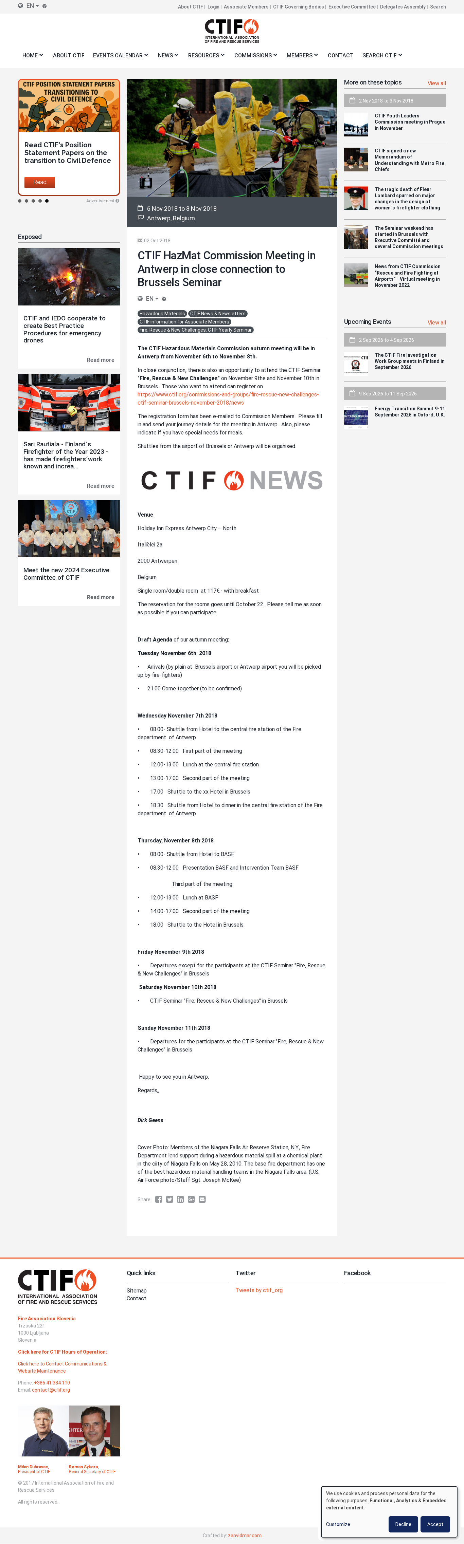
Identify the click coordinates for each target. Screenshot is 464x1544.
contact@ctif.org (51, 1390)
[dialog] (389, 1512)
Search (438, 7)
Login (213, 7)
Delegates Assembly (403, 7)
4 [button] (40, 201)
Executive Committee (352, 7)
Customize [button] (338, 1524)
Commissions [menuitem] (251, 57)
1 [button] (19, 201)
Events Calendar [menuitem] (116, 57)
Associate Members (246, 7)
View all (437, 83)
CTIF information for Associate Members (184, 321)
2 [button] (26, 201)
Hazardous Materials (162, 313)
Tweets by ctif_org (259, 1290)
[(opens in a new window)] (160, 1199)
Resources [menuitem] (201, 57)
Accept (435, 1524)
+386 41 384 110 (52, 1382)
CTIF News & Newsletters (218, 313)
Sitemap (137, 1290)
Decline (403, 1524)
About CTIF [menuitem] (69, 55)
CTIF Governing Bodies (298, 7)
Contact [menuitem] (341, 55)
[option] (69, 137)
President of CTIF (34, 1471)
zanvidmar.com (245, 1535)
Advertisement (100, 200)
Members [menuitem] (298, 57)
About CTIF (190, 7)
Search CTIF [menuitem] (377, 57)
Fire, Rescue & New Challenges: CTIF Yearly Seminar (196, 330)
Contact (136, 1298)
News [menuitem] (163, 57)
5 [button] (47, 201)
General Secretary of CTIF (92, 1471)
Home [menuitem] (28, 57)
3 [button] (33, 201)
